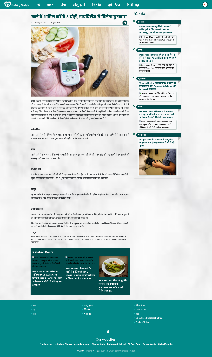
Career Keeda (149, 344)
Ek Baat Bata (134, 344)
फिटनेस (96, 5)
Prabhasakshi (46, 344)
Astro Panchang (82, 344)
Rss (137, 314)
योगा (63, 5)
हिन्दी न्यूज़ (133, 5)
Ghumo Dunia (98, 344)
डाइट (50, 5)
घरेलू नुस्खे (79, 5)
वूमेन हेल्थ (114, 5)
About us (140, 305)
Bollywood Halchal (116, 344)
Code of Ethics (143, 322)
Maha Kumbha (165, 344)
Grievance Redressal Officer (149, 318)
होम (34, 305)
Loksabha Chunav (63, 344)
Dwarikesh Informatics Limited (122, 351)
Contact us (141, 310)
